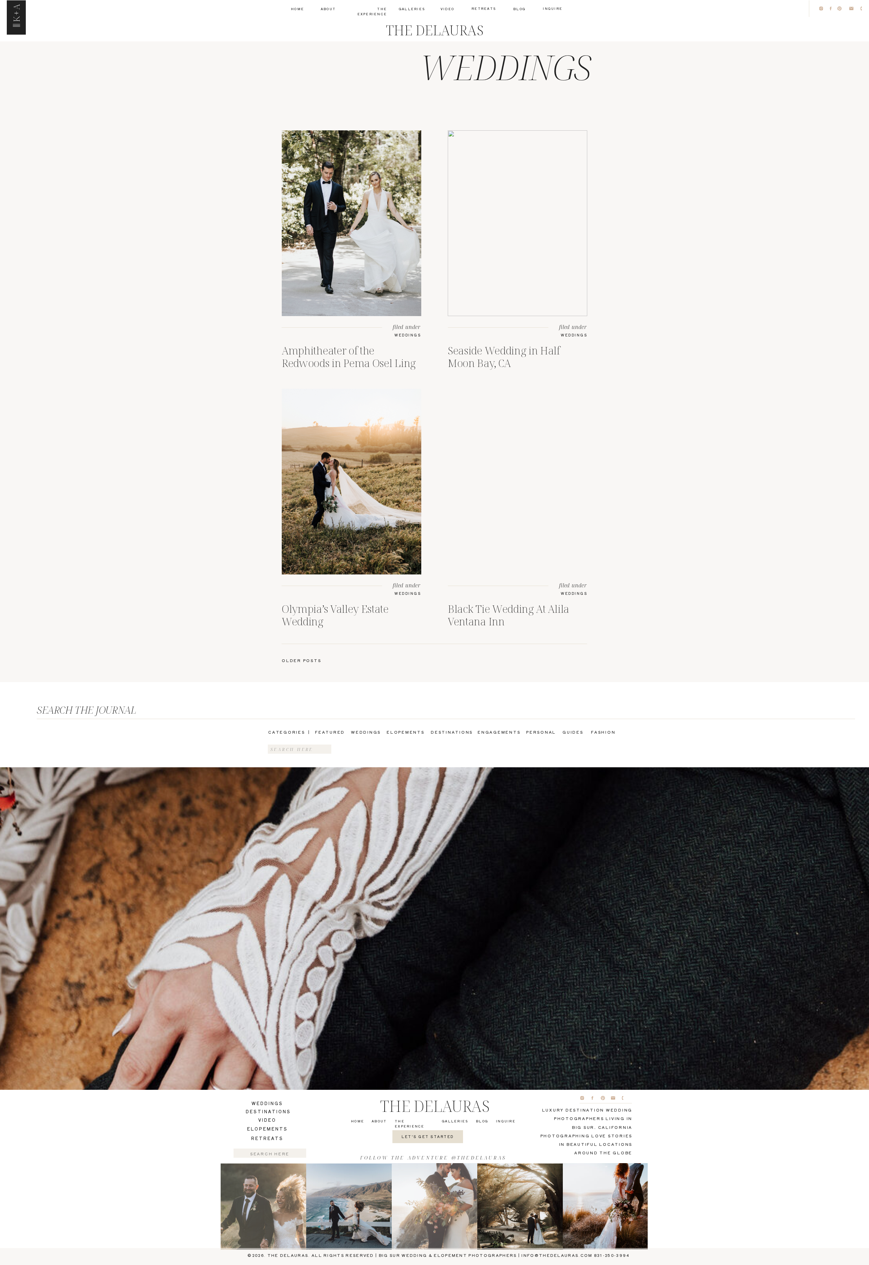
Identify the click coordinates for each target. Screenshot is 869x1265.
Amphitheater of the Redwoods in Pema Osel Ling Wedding (349, 363)
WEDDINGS (407, 334)
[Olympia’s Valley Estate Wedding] (351, 481)
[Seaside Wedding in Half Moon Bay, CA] (517, 223)
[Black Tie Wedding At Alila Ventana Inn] (517, 481)
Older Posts (301, 660)
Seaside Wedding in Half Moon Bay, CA (504, 356)
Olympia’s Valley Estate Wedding (335, 615)
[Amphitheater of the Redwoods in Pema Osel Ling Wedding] (351, 223)
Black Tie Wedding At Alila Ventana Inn (508, 615)
